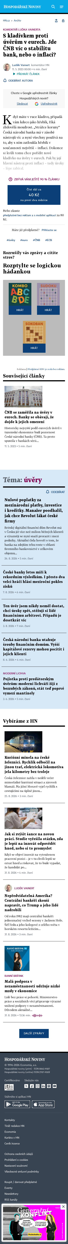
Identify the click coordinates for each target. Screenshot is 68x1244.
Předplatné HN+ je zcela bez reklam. (46, 369)
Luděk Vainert (21, 65)
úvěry (33, 480)
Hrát (20, 310)
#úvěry (11, 240)
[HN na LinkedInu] (43, 1086)
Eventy (8, 1188)
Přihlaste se (49, 230)
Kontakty (10, 1120)
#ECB (48, 240)
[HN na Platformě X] (26, 1086)
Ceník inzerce (12, 1143)
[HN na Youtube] (54, 1086)
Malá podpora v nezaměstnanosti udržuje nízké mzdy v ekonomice (32, 986)
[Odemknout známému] (63, 21)
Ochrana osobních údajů (19, 1154)
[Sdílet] (56, 21)
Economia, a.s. (28, 1065)
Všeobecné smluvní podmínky (22, 1171)
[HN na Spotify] (49, 1086)
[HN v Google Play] (17, 1104)
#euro (24, 240)
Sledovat (22, 104)
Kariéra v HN (12, 1137)
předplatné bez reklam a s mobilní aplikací (29, 215)
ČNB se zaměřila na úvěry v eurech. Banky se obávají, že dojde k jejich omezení (29, 417)
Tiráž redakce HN (14, 1126)
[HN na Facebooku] (32, 1086)
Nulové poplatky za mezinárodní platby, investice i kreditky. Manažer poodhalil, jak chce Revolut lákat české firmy (34, 510)
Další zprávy (34, 1033)
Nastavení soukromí (16, 1166)
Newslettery (11, 1194)
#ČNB (36, 240)
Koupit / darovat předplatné (21, 1182)
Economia (10, 1132)
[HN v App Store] (43, 1104)
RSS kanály (11, 1199)
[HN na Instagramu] (37, 1086)
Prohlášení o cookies (16, 1160)
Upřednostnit (49, 104)
